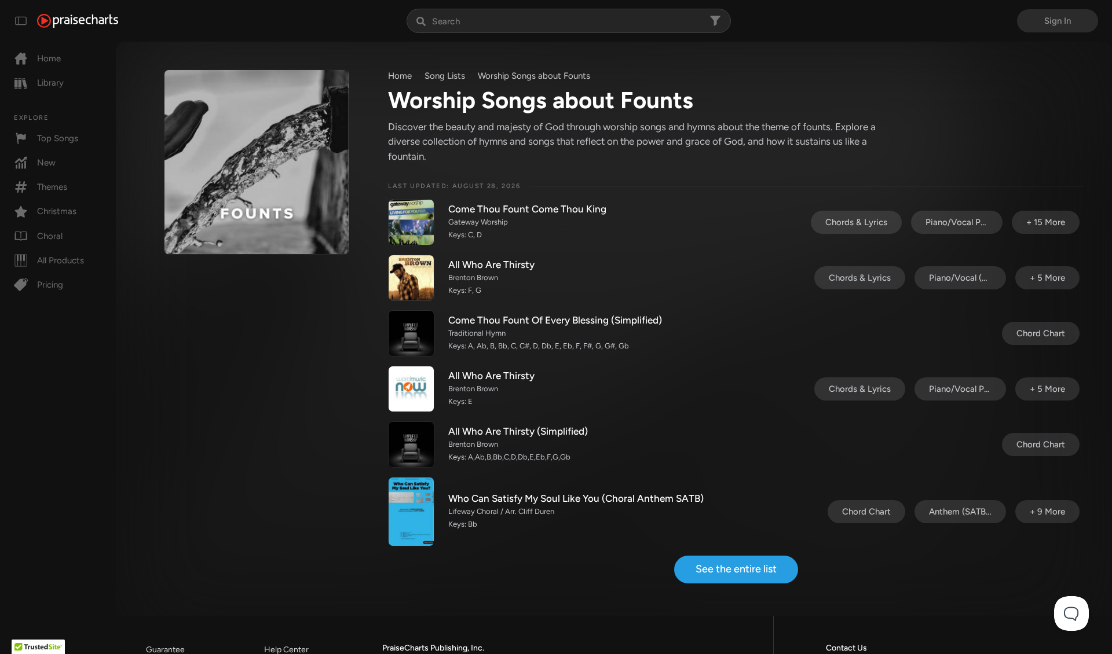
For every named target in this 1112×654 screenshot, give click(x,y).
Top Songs (57, 138)
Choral (50, 236)
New (46, 162)
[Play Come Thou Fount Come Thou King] (411, 222)
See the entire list (736, 569)
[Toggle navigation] (21, 21)
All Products (60, 260)
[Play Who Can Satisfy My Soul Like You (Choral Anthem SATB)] (411, 511)
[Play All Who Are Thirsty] (411, 277)
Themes (52, 187)
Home (49, 58)
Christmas (56, 211)
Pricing (50, 285)
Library (50, 83)
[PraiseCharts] (77, 21)
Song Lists (445, 76)
